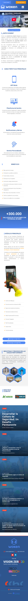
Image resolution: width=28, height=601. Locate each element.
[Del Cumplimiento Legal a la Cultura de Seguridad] (14, 469)
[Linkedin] (15, 555)
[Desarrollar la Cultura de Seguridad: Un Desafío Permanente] (14, 418)
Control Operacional (14, 249)
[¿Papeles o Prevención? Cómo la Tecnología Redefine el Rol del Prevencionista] (14, 443)
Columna (4, 408)
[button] (23, 7)
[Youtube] (12, 555)
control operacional (11, 254)
